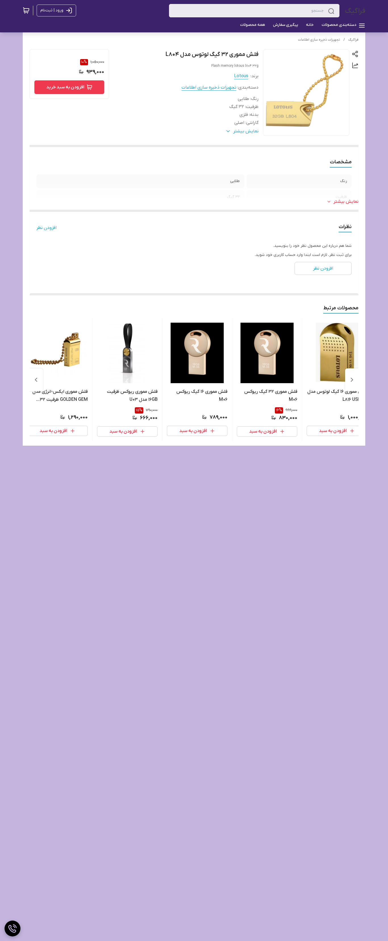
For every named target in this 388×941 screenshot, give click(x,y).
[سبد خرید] (26, 10)
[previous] (352, 379)
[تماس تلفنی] (12, 928)
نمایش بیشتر (345, 202)
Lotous (241, 76)
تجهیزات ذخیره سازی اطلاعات (319, 39)
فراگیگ (355, 11)
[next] (36, 379)
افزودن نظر (46, 228)
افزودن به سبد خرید (65, 87)
